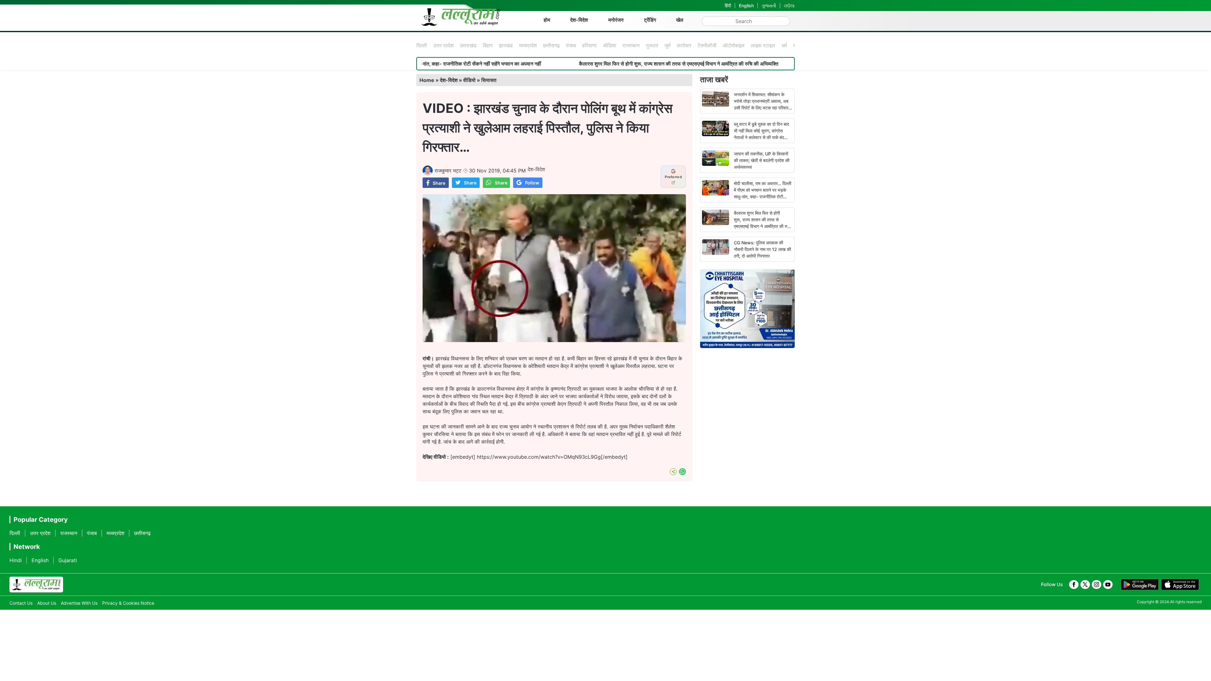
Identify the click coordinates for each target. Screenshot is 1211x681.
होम (547, 20)
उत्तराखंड (468, 45)
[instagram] (1096, 584)
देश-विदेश (579, 20)
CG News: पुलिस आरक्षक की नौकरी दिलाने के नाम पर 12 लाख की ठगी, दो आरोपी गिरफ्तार (762, 249)
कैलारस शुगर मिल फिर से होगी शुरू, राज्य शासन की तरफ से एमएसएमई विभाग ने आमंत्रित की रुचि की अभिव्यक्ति (638, 64)
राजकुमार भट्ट (448, 170)
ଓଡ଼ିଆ (789, 5)
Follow (532, 182)
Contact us (20, 603)
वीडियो (469, 80)
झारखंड (506, 45)
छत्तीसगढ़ (551, 45)
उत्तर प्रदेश (443, 45)
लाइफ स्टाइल (763, 45)
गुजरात (652, 45)
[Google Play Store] (1140, 584)
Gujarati (67, 560)
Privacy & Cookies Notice (128, 603)
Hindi (15, 560)
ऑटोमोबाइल (734, 45)
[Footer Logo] (36, 584)
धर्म (784, 45)
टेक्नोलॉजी (707, 45)
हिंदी (728, 5)
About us (46, 603)
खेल (679, 20)
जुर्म (667, 45)
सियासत (488, 80)
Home (426, 80)
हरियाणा (589, 45)
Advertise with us (79, 603)
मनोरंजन (615, 20)
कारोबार (684, 45)
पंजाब (571, 45)
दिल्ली (421, 45)
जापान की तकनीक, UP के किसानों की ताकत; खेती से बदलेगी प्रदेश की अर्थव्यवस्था (761, 160)
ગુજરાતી (769, 5)
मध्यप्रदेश (528, 45)
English (746, 5)
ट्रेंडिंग (650, 20)
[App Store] (1180, 584)
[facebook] (1073, 584)
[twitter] (1085, 584)
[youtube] (1107, 584)
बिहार (488, 45)
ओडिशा (609, 45)
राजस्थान (631, 45)
